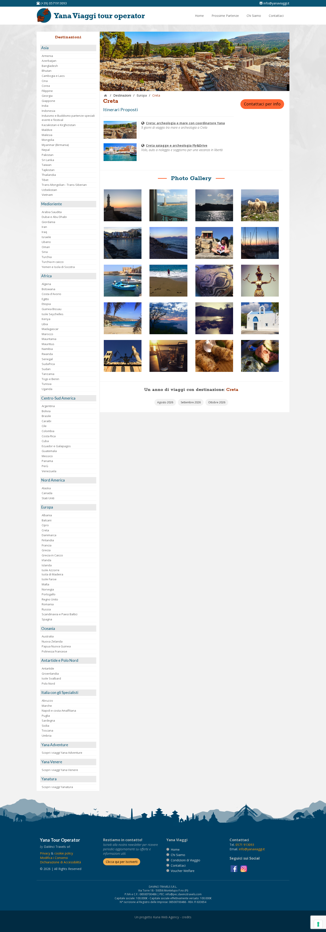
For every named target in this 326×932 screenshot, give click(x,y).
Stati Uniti (48, 498)
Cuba (45, 441)
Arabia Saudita (52, 212)
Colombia (48, 431)
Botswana (48, 289)
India (45, 106)
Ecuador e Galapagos (56, 446)
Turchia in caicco (53, 262)
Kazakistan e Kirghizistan (59, 125)
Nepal (46, 150)
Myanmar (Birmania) (55, 145)
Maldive (47, 130)
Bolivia (46, 411)
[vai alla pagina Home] (92, 15)
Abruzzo (47, 701)
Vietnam (47, 195)
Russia (46, 609)
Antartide (48, 668)
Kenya (46, 319)
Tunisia (46, 384)
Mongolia (48, 140)
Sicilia (45, 726)
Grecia (46, 550)
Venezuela (49, 471)
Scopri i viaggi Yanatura (57, 787)
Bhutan (46, 71)
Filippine (47, 91)
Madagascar (50, 329)
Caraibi (46, 421)
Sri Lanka (48, 160)
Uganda (47, 389)
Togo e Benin (50, 379)
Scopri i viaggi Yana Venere (60, 770)
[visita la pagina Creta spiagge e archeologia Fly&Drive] (120, 152)
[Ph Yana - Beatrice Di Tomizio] (122, 205)
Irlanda (46, 560)
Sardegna (48, 720)
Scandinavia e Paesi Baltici (59, 614)
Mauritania (49, 339)
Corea (46, 86)
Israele (46, 237)
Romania (48, 604)
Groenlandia (50, 674)
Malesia (47, 135)
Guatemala (49, 451)
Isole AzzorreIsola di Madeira (52, 572)
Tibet (45, 180)
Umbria (46, 736)
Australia (48, 636)
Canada (47, 493)
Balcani (46, 520)
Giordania (48, 222)
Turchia (47, 257)
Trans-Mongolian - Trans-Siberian (64, 185)
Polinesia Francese (54, 651)
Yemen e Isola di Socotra (58, 267)
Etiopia (46, 304)
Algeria (46, 284)
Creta (45, 530)
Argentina (48, 406)
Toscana (47, 730)
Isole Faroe (49, 579)
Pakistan (47, 155)
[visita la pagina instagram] (243, 868)
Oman (46, 247)
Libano (46, 242)
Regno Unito (50, 599)
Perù (45, 466)
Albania (47, 515)
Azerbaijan (49, 61)
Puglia (46, 716)
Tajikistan (48, 170)
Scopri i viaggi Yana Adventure (62, 753)
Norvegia (48, 589)
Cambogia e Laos (53, 76)
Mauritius (48, 344)
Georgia (47, 96)
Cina (45, 81)
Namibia (47, 349)
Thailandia (49, 175)
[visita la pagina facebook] (234, 868)
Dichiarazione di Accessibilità (60, 862)
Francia (46, 545)
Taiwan (46, 165)
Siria (45, 252)
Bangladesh (50, 66)
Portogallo (48, 594)
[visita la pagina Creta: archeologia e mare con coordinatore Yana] (120, 129)
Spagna (47, 619)
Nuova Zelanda (52, 641)
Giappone (48, 101)
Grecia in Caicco (52, 555)
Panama (47, 461)
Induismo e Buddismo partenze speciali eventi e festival (68, 118)
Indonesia (48, 111)
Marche (47, 706)
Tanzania (48, 374)
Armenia (47, 56)
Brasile (46, 416)
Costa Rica (49, 436)
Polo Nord (48, 683)
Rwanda (47, 354)
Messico (47, 456)
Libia (45, 324)
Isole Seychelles (52, 314)
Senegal (47, 359)
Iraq (44, 232)
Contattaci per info (262, 104)
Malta (45, 584)
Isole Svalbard (51, 678)
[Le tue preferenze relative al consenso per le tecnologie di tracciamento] (318, 924)
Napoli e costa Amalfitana (59, 711)
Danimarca (49, 535)
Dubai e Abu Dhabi (54, 217)
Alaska (46, 488)
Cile (44, 426)
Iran (44, 227)
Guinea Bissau (51, 309)
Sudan (46, 369)
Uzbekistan (49, 190)
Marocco (47, 334)
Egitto (45, 299)
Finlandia (48, 540)
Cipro (45, 525)
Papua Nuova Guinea (56, 646)
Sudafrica (48, 364)
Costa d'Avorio (51, 294)
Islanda (47, 565)
